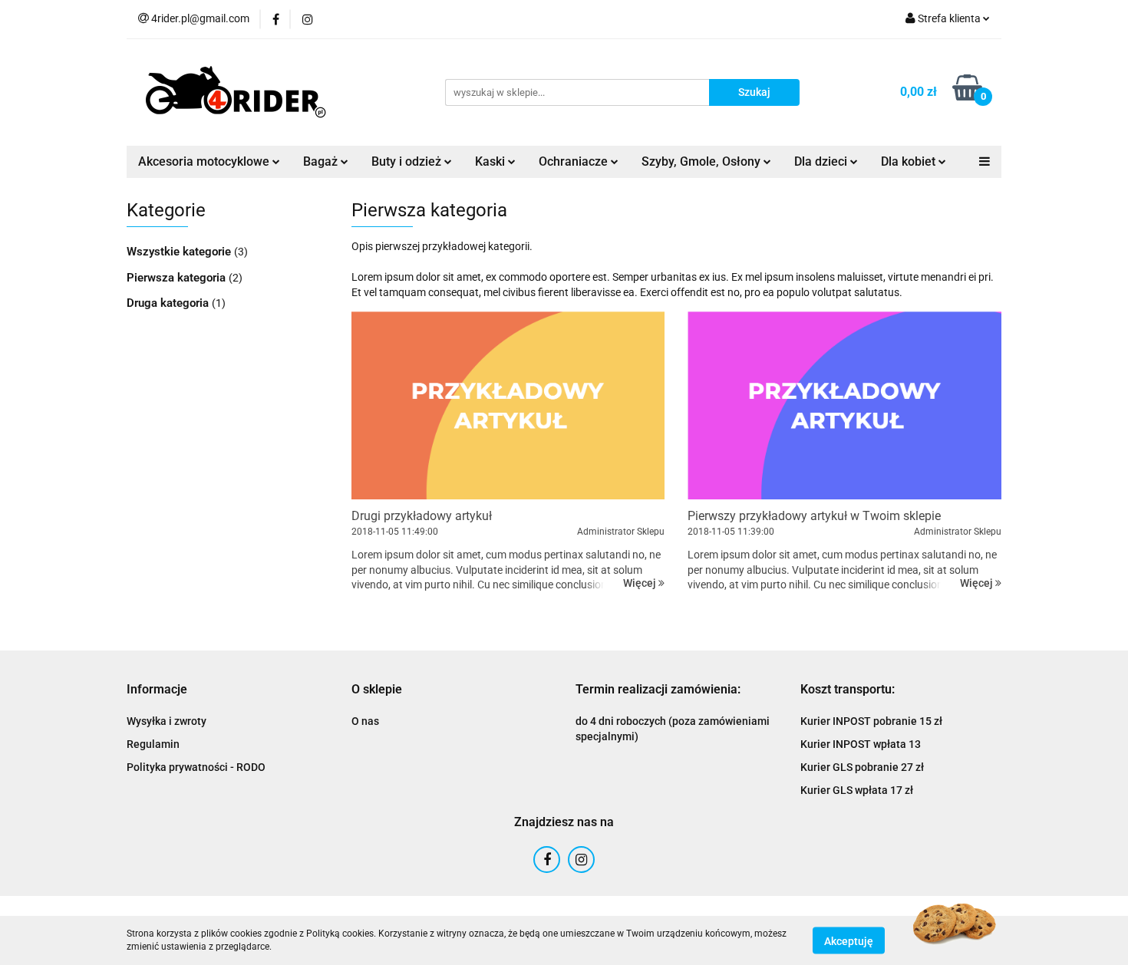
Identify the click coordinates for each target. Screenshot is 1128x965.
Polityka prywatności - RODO (196, 767)
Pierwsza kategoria (178, 278)
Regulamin (153, 744)
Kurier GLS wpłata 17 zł (856, 790)
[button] (157, 690)
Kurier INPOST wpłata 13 (860, 744)
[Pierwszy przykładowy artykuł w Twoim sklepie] (844, 405)
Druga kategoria (169, 303)
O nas (365, 721)
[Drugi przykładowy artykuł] (508, 405)
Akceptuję (848, 940)
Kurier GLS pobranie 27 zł (862, 767)
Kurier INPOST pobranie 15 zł (871, 721)
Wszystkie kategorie (180, 252)
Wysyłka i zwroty (166, 721)
